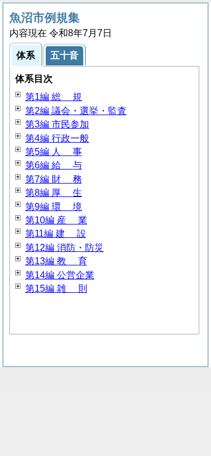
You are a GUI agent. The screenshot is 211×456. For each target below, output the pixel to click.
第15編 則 (56, 288)
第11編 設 (55, 234)
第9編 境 (53, 207)
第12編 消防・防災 (64, 248)
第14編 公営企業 (59, 275)
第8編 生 (53, 193)
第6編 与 (53, 165)
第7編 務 (53, 179)
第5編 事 (53, 152)
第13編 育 (56, 261)
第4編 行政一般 (57, 138)
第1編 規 (53, 97)
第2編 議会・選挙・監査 (76, 111)
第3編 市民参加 (57, 124)
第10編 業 (56, 220)
